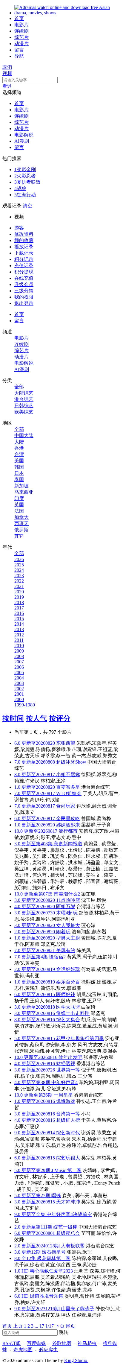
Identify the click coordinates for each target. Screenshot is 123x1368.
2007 (19, 661)
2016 (19, 613)
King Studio (76, 1360)
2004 (19, 677)
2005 (19, 672)
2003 (19, 683)
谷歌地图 (61, 1343)
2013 (19, 629)
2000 (19, 699)
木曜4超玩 (67, 912)
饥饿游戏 (65, 1101)
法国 (19, 510)
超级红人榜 (68, 1120)
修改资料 (23, 234)
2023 (19, 575)
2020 (19, 591)
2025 (19, 564)
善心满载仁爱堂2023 (51, 1270)
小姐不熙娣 (68, 774)
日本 (19, 473)
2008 (19, 656)
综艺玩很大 (68, 1157)
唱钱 (56, 1195)
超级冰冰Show (71, 761)
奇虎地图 (23, 1349)
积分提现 (23, 271)
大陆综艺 (23, 393)
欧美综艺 (23, 411)
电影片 (21, 24)
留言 (19, 49)
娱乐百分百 (68, 981)
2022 (19, 580)
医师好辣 (65, 994)
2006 (19, 667)
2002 (19, 688)
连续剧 (21, 31)
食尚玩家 (65, 805)
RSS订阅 (11, 1343)
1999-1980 (24, 704)
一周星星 (63, 1095)
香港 (19, 448)
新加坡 (21, 485)
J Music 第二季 (66, 1170)
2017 (19, 607)
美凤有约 (65, 950)
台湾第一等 (68, 1113)
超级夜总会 (68, 1233)
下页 (59, 1326)
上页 (18, 1326)
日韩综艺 (23, 405)
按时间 (13, 718)
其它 (19, 536)
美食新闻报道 (68, 843)
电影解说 (23, 134)
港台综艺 (23, 399)
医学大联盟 (68, 1007)
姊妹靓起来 (68, 824)
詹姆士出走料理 (73, 1013)
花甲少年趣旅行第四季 (80, 1038)
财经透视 (65, 1063)
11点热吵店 (68, 900)
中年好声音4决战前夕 (69, 1214)
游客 (19, 227)
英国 (19, 504)
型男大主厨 (68, 937)
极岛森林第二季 (53, 1258)
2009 (19, 650)
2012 (19, 634)
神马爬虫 (87, 1343)
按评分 (59, 718)
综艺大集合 (68, 1019)
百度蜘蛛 (36, 1343)
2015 (19, 618)
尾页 (70, 1326)
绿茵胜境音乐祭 (46, 1296)
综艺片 (21, 37)
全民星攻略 (68, 818)
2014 (19, 624)
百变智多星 (68, 787)
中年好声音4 (64, 1082)
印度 (19, 498)
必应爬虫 (48, 1349)
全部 (19, 386)
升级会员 (23, 284)
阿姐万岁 (65, 906)
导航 (19, 56)
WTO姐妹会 (69, 793)
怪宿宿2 (57, 956)
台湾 (19, 454)
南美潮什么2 (67, 893)
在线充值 (23, 278)
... (36, 1326)
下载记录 (23, 253)
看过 (7, 86)
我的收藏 (23, 240)
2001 (19, 694)
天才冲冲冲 (68, 1201)
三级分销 (23, 290)
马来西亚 (23, 492)
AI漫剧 (21, 141)
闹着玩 (63, 931)
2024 (19, 570)
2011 (19, 640)
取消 (7, 67)
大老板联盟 (73, 1245)
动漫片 (21, 43)
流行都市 (68, 831)
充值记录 (23, 265)
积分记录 (23, 259)
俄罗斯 (21, 529)
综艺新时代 (68, 1132)
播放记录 (23, 246)
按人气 (36, 718)
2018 (19, 602)
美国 (19, 460)
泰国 (19, 479)
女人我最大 (68, 925)
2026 (19, 559)
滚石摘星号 (54, 1252)
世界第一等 (68, 1069)
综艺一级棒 (65, 1226)
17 (41, 1326)
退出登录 (23, 303)
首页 (19, 18)
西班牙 (21, 523)
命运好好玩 (68, 969)
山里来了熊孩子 (77, 1308)
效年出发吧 (70, 1057)
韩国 (19, 466)
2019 (19, 597)
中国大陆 (23, 435)
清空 (27, 205)
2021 (19, 586)
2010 (19, 645)
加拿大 (21, 517)
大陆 (19, 441)
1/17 (49, 1326)
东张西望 (65, 743)
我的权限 (23, 297)
